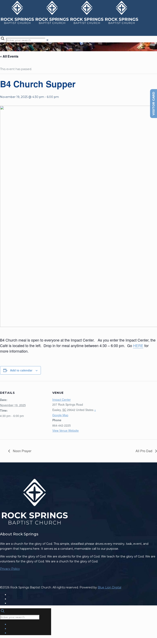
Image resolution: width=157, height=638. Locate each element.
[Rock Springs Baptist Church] (69, 23)
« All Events (9, 56)
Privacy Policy (10, 569)
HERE (138, 345)
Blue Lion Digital (109, 587)
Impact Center (61, 399)
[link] (47, 40)
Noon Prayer (21, 450)
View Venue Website (65, 430)
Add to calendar (21, 370)
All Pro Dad (144, 450)
